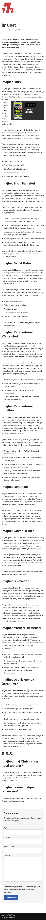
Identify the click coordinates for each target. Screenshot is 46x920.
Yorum (7, 856)
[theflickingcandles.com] (8, 8)
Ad (5, 828)
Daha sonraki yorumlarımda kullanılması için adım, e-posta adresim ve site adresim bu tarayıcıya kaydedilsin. (22, 889)
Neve (4, 915)
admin (4, 30)
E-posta (7, 837)
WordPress (11, 915)
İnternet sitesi (9, 846)
